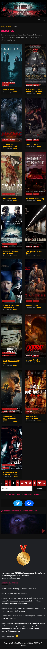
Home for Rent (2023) (35, 199)
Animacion (6, 244)
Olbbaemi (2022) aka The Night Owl (11, 307)
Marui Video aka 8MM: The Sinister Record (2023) (11, 362)
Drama (12, 465)
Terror (12, 82)
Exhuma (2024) (8, 90)
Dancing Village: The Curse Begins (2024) (34, 91)
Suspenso (13, 409)
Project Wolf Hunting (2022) (32, 417)
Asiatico (5, 82)
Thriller (5, 85)
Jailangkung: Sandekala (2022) (10, 145)
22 (39, 483)
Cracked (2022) (32, 306)
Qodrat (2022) (32, 360)
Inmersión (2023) (9, 199)
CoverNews (34, 643)
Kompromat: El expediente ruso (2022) (10, 418)
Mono (15, 92)
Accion (28, 409)
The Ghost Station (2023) (34, 252)
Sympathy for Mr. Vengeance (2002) (10, 473)
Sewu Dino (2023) (33, 144)
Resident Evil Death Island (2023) (11, 252)
